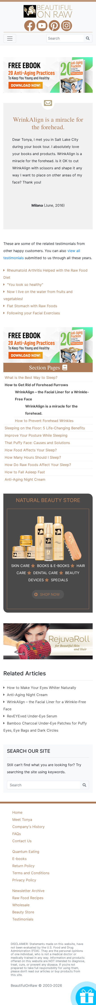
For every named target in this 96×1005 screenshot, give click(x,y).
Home (17, 812)
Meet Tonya (22, 819)
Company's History (28, 826)
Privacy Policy (24, 880)
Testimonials (22, 919)
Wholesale (20, 905)
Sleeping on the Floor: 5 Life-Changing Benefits (45, 428)
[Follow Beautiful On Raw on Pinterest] (54, 23)
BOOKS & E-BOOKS (53, 565)
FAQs (16, 833)
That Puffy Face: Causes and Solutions (37, 442)
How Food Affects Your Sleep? (31, 450)
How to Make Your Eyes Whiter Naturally (41, 687)
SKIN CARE (20, 565)
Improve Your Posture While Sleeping (36, 435)
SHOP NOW (50, 594)
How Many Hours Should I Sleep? (33, 457)
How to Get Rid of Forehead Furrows (36, 385)
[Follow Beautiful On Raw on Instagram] (66, 23)
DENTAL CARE (45, 573)
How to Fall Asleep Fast (25, 472)
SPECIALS (59, 580)
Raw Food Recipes (27, 898)
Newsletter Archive (28, 890)
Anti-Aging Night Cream (25, 479)
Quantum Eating (25, 851)
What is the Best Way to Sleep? (31, 377)
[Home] (48, 11)
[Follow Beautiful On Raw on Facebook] (29, 23)
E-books (19, 858)
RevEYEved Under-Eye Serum (32, 716)
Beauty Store (23, 912)
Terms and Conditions (30, 873)
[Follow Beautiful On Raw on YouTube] (42, 23)
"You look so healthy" (25, 284)
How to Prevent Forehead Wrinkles (44, 420)
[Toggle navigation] (10, 38)
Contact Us (21, 841)
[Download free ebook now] (48, 74)
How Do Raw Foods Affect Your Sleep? (38, 464)
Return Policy (23, 866)
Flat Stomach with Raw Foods (32, 306)
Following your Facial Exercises (33, 313)
